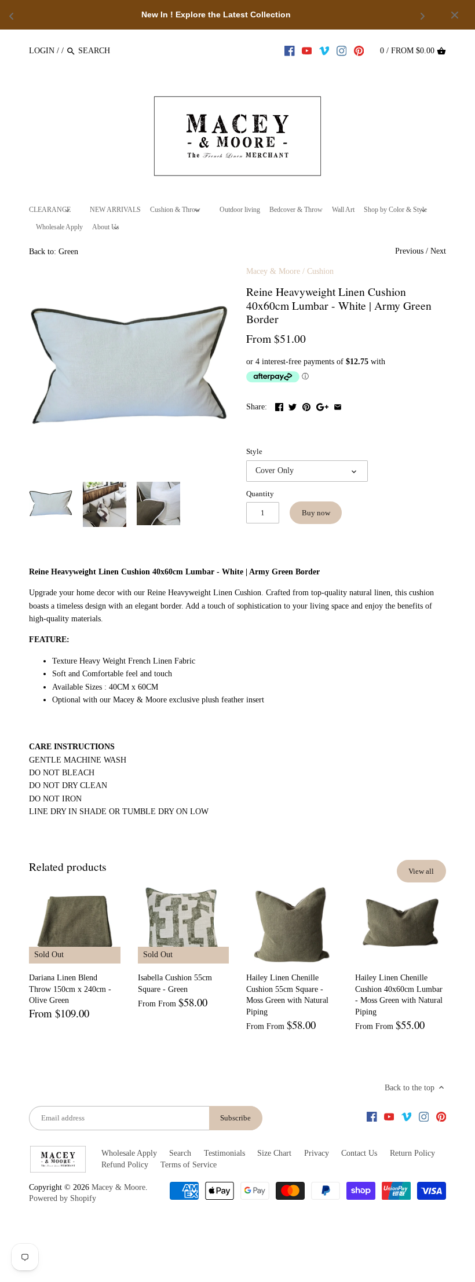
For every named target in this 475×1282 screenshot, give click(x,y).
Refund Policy (124, 1164)
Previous (409, 251)
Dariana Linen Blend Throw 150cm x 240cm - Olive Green (70, 989)
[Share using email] (338, 405)
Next (438, 251)
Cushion (320, 271)
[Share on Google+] (322, 405)
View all (421, 871)
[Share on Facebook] (279, 405)
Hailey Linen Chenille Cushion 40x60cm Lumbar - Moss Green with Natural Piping (399, 994)
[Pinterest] (359, 50)
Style (254, 452)
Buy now (316, 512)
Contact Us (359, 1153)
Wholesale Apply (129, 1153)
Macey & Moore (273, 271)
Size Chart (274, 1153)
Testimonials (224, 1153)
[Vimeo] (324, 50)
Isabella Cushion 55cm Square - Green (175, 983)
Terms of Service (188, 1164)
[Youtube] (307, 50)
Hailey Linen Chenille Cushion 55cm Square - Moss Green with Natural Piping (287, 994)
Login (41, 50)
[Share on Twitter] (292, 405)
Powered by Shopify (62, 1198)
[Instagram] (342, 50)
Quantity (260, 494)
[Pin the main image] (306, 405)
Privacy (316, 1153)
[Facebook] (289, 50)
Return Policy (412, 1153)
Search (180, 1153)
